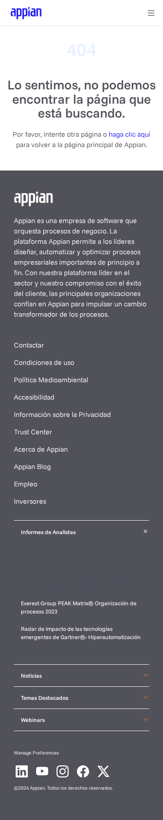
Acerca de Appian (41, 449)
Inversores (30, 501)
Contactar (29, 345)
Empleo (25, 483)
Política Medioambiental (51, 379)
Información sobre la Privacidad (62, 414)
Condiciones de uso (44, 362)
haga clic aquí (129, 134)
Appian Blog (32, 466)
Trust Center (33, 431)
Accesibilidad (34, 397)
